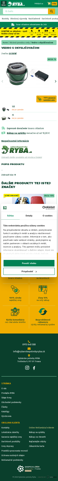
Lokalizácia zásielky (10, 432)
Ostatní (12, 53)
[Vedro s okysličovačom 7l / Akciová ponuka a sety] (5, 118)
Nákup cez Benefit (37, 437)
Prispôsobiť (27, 271)
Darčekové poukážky (10, 441)
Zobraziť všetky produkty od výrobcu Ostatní (21, 157)
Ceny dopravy (7, 446)
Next (56, 81)
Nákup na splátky (16, 133)
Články (4, 407)
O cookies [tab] (48, 215)
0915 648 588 (29, 344)
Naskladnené (34, 19)
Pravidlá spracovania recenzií (14, 451)
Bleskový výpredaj (18, 19)
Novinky (5, 19)
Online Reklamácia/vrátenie (41, 428)
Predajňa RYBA (7, 393)
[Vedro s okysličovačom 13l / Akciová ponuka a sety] (5, 109)
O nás (3, 388)
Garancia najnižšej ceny (11, 437)
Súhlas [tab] (10, 215)
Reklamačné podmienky (12, 460)
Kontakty (5, 428)
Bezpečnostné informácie (15, 141)
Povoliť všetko (29, 263)
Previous (2, 81)
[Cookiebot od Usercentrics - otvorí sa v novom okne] (42, 208)
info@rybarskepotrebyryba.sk (29, 351)
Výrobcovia (6, 416)
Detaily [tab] (29, 215)
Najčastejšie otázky (37, 441)
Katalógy (5, 411)
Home (5, 42)
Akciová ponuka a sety (20, 42)
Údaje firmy (6, 398)
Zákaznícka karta (36, 446)
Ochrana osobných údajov (12, 455)
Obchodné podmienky (11, 402)
